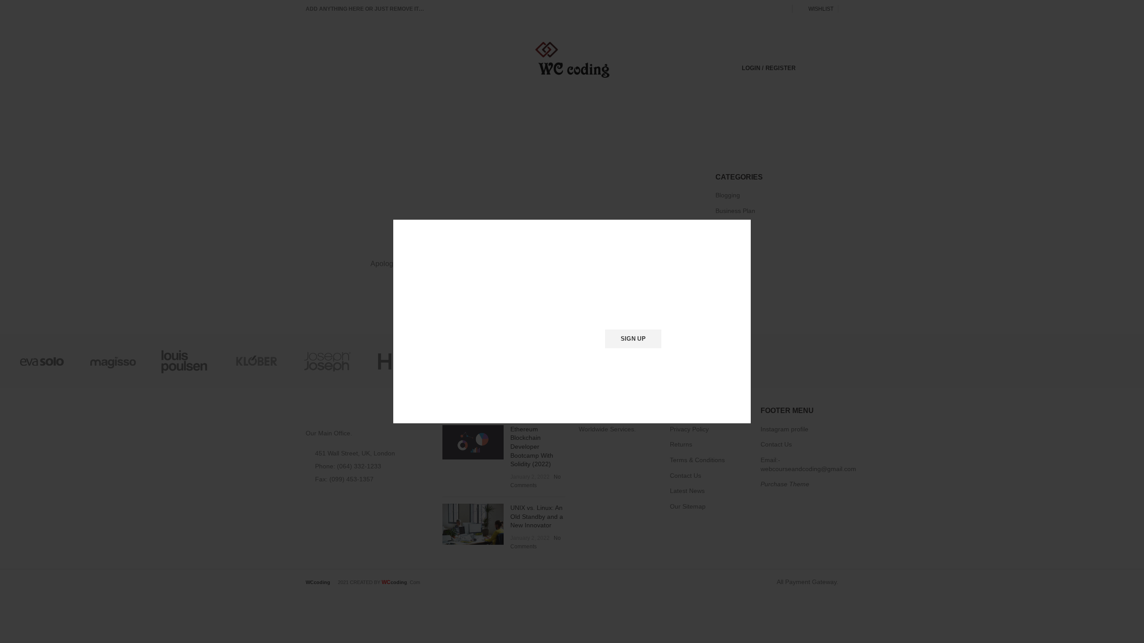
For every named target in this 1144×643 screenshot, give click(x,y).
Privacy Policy (622, 362)
